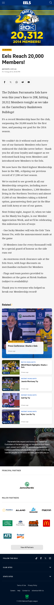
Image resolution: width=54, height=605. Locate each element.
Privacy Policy (32, 585)
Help (18, 591)
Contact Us (26, 591)
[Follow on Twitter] (45, 558)
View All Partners (27, 547)
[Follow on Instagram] (50, 558)
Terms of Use (21, 585)
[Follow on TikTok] (36, 558)
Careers (12, 591)
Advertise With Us (38, 591)
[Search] (50, 2)
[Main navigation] (3, 2)
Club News (7, 50)
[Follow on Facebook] (41, 558)
